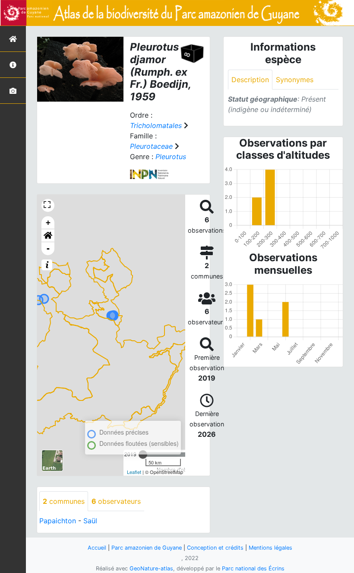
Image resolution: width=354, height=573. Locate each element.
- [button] (48, 248)
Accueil (97, 547)
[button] (47, 235)
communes (64, 501)
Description (250, 79)
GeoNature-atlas (151, 568)
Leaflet (134, 471)
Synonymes (294, 79)
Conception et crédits (215, 547)
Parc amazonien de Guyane (146, 547)
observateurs (116, 501)
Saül (90, 520)
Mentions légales (270, 547)
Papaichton (57, 520)
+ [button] (48, 222)
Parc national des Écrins (253, 568)
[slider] (143, 454)
